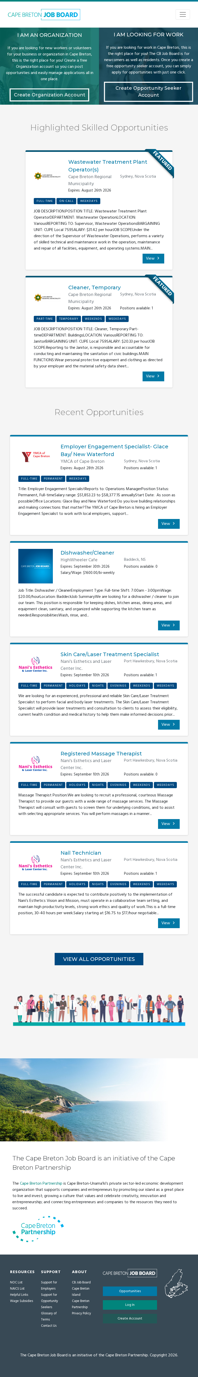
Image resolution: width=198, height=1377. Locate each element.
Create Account (130, 1319)
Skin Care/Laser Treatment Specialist (110, 654)
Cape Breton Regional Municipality (90, 180)
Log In (130, 1305)
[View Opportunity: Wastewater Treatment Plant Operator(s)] (47, 178)
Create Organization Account (49, 94)
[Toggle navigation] (183, 14)
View (151, 258)
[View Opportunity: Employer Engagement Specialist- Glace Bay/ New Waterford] (35, 459)
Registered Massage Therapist (101, 754)
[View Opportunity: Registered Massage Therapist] (35, 765)
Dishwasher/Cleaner (87, 553)
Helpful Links (19, 1295)
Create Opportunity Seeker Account (149, 91)
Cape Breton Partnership (41, 1183)
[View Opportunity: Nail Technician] (35, 865)
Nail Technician (81, 853)
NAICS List (17, 1288)
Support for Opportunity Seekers (49, 1301)
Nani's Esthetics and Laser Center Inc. (86, 665)
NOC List (16, 1282)
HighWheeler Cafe (79, 560)
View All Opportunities (99, 959)
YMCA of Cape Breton (82, 461)
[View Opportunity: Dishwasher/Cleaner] (35, 568)
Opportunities (130, 1291)
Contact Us (48, 1326)
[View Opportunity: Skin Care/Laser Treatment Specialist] (35, 666)
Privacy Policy (81, 1313)
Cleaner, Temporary (94, 287)
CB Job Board (81, 1282)
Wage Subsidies (21, 1301)
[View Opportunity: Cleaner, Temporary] (47, 299)
